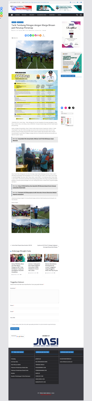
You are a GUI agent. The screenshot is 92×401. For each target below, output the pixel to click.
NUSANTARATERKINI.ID (65, 359)
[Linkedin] (31, 34)
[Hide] (0, 18)
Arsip (62, 111)
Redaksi (21, 30)
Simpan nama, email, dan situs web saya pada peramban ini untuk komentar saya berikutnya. (34, 324)
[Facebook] (26, 34)
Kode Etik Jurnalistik (16, 364)
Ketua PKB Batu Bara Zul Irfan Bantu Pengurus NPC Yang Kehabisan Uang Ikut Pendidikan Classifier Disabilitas (18, 268)
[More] (40, 34)
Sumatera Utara (20, 22)
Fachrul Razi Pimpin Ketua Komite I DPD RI (22, 245)
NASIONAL (17, 14)
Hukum (59, 14)
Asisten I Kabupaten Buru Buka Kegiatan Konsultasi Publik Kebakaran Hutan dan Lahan (34, 267)
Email (12, 311)
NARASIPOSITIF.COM (41, 382)
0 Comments (26, 30)
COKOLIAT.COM (39, 376)
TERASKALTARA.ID (40, 364)
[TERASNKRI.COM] (12, 15)
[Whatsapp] (33, 34)
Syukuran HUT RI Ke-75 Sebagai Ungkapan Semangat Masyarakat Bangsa (47, 246)
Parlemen (31, 14)
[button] (26, 15)
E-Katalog (13, 359)
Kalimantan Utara (41, 14)
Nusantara (52, 14)
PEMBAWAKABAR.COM (41, 370)
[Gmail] (38, 34)
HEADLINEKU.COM (40, 379)
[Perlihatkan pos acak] (81, 15)
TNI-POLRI (24, 14)
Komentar (13, 288)
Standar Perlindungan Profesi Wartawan (20, 376)
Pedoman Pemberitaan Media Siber (19, 367)
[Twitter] (28, 34)
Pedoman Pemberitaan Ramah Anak (19, 370)
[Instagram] (35, 34)
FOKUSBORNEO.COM (41, 367)
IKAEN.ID (38, 373)
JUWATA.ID (38, 359)
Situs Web (12, 317)
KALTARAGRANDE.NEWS (41, 361)
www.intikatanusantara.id (66, 361)
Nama (12, 305)
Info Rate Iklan (14, 361)
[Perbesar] (80, 21)
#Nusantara (32, 30)
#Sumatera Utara (38, 30)
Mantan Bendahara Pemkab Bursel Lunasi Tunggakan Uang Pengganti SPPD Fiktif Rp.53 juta (51, 267)
